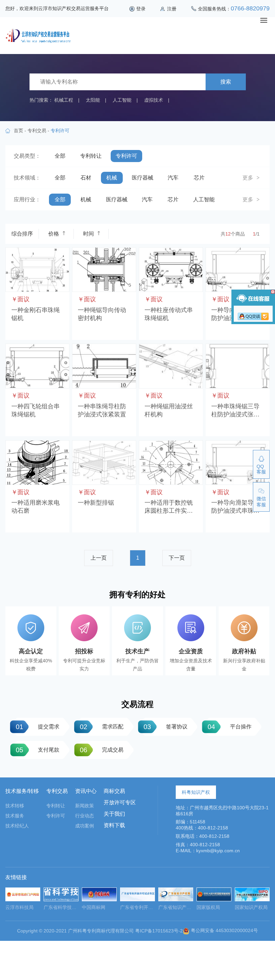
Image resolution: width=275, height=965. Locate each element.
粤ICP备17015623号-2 (159, 930)
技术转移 (14, 805)
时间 (88, 234)
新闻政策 (84, 805)
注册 (171, 8)
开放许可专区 (120, 802)
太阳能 (93, 100)
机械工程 (63, 100)
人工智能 (122, 100)
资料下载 (114, 825)
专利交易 (37, 130)
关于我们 (114, 814)
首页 (18, 130)
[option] (23, 900)
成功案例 (84, 825)
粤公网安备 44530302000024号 (223, 930)
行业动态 (84, 815)
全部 (60, 156)
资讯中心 (86, 791)
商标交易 (114, 791)
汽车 (173, 178)
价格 (53, 234)
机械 (111, 178)
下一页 (177, 558)
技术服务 (14, 815)
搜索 (225, 82)
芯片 (199, 178)
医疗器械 (142, 178)
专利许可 (126, 156)
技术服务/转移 (22, 791)
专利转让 (91, 156)
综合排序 (22, 234)
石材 (85, 178)
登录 (141, 8)
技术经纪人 (17, 825)
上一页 (99, 558)
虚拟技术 (153, 100)
